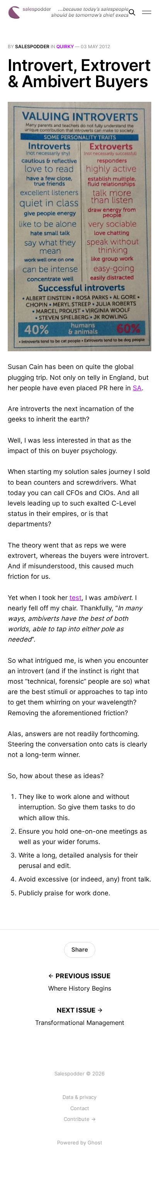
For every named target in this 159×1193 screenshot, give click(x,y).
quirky (65, 46)
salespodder (32, 46)
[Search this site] (132, 12)
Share (79, 949)
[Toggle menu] (146, 12)
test (75, 598)
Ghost (95, 1142)
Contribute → (80, 1119)
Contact (79, 1108)
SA (137, 388)
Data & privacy (79, 1097)
